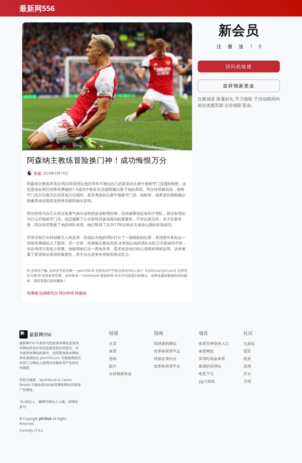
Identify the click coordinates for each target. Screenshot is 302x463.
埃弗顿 (32, 293)
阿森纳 (80, 293)
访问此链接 (239, 66)
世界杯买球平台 (167, 351)
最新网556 (37, 8)
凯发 (247, 358)
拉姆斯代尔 (48, 293)
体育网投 (206, 351)
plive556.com (50, 358)
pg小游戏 (207, 381)
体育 (113, 351)
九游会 (249, 343)
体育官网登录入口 (214, 343)
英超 (37, 173)
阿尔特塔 (66, 293)
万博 (247, 381)
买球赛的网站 (165, 343)
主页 (113, 343)
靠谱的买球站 (210, 366)
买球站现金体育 (212, 358)
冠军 (247, 351)
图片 (113, 366)
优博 (247, 366)
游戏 (113, 358)
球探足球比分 (165, 358)
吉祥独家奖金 (239, 86)
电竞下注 (206, 373)
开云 (247, 373)
